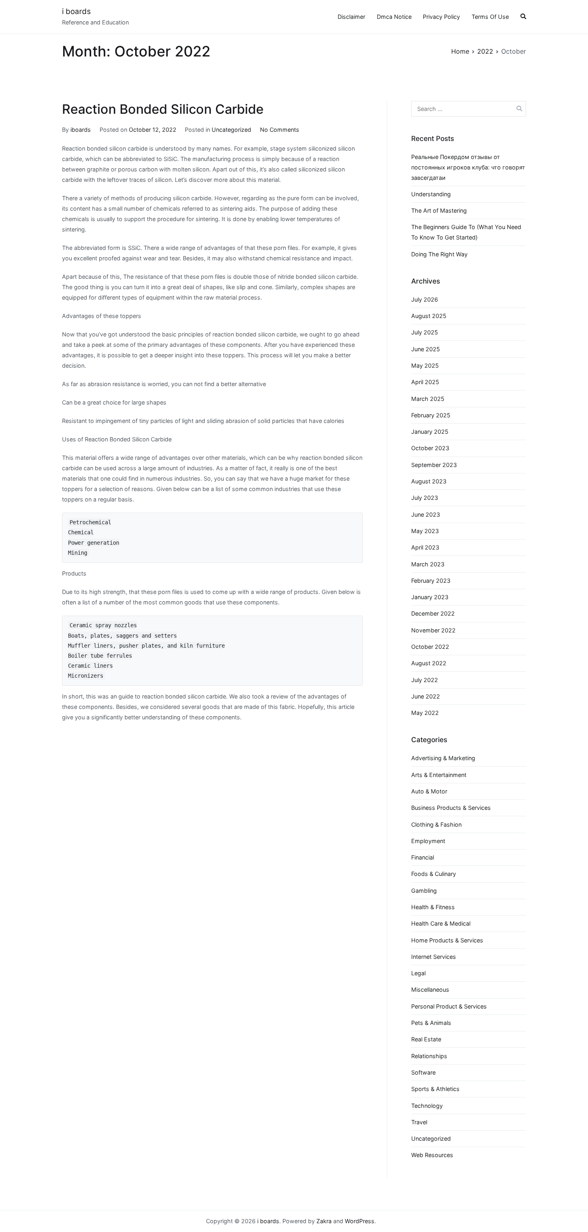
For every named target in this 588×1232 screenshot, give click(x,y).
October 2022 (430, 646)
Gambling (424, 890)
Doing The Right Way (439, 254)
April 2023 (425, 547)
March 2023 (427, 564)
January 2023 (429, 597)
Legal (418, 973)
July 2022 (424, 679)
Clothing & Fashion (436, 824)
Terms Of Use (490, 16)
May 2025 (425, 365)
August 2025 (428, 315)
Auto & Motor (429, 791)
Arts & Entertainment (438, 774)
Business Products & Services (451, 807)
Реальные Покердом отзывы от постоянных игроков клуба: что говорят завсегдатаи (468, 167)
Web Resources (432, 1154)
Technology (427, 1105)
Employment (428, 840)
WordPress (359, 1221)
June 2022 (425, 696)
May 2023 (425, 530)
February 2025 (430, 415)
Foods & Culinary (433, 873)
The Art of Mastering (439, 210)
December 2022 (433, 613)
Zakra (324, 1221)
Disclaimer (351, 16)
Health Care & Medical (440, 923)
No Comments (279, 129)
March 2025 (427, 398)
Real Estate (426, 1039)
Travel (419, 1122)
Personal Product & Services (449, 1006)
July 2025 (424, 332)
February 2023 (430, 580)
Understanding (431, 194)
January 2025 (429, 431)
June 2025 (425, 349)
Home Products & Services (447, 940)
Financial (422, 857)
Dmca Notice (394, 16)
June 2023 (425, 514)
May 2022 (425, 712)
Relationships (429, 1056)
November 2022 (433, 630)
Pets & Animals (431, 1022)
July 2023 (424, 497)
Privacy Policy (441, 16)
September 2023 (434, 464)
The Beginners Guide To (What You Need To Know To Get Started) (466, 232)
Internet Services (433, 956)
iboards (80, 129)
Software (423, 1072)
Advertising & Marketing (443, 758)
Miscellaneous (430, 989)
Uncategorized (231, 129)
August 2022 (428, 663)
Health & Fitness (433, 907)
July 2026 (424, 299)
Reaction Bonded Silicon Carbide (163, 109)
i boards (76, 11)
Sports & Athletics (435, 1088)
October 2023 (430, 448)
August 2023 (428, 481)
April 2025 (425, 381)
